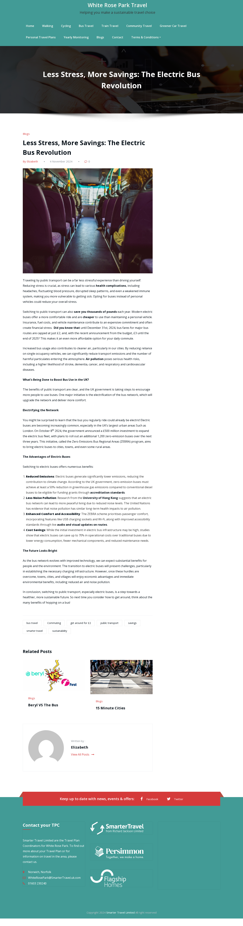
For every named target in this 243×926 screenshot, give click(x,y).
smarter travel (35, 630)
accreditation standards (107, 492)
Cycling (66, 26)
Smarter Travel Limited (120, 912)
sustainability (59, 630)
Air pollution (95, 359)
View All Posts (80, 754)
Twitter (178, 799)
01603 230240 (37, 883)
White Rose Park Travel (117, 5)
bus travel (32, 623)
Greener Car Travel (173, 26)
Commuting (54, 623)
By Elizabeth (30, 161)
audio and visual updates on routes (82, 525)
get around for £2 (80, 623)
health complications (111, 286)
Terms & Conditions (145, 37)
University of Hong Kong (100, 498)
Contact (117, 37)
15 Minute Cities (110, 708)
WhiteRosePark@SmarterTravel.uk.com (54, 878)
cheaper (88, 317)
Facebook (152, 799)
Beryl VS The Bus (43, 705)
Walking (47, 26)
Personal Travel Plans (41, 37)
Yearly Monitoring (76, 37)
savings (132, 623)
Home (30, 26)
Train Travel (109, 26)
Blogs (100, 37)
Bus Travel (86, 26)
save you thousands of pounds (95, 312)
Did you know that (67, 328)
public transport (109, 623)
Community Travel (139, 26)
